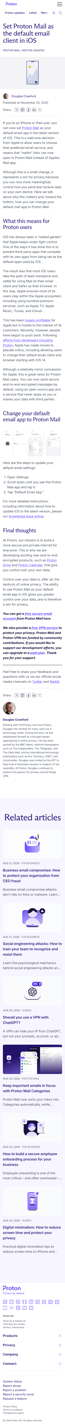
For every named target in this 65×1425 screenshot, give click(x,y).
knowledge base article (26, 516)
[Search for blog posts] (60, 13)
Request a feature (15, 1398)
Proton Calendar (30, 565)
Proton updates (15, 12)
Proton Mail (30, 128)
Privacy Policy (10, 1406)
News (44, 12)
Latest (33, 12)
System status (12, 1381)
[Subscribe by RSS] (54, 13)
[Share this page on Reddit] (22, 110)
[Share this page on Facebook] (28, 110)
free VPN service (45, 628)
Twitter (37, 682)
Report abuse (12, 1385)
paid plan (37, 653)
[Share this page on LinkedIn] (34, 110)
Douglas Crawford (24, 96)
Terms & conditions (13, 1409)
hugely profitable (37, 320)
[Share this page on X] (16, 110)
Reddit (54, 682)
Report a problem (14, 1390)
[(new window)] (5, 1302)
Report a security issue (18, 1394)
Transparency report (13, 1413)
